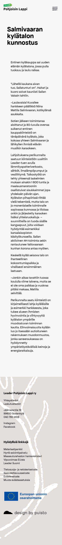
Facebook (9, 426)
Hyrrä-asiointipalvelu (15, 452)
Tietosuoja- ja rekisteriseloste (21, 469)
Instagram (9, 423)
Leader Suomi (12, 463)
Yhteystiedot (11, 400)
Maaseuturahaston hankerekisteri (23, 456)
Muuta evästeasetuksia (17, 480)
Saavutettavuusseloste (17, 473)
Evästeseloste (12, 476)
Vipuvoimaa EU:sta (14, 459)
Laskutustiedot (12, 403)
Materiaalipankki (13, 449)
